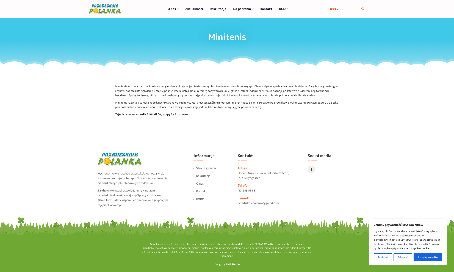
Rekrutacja (218, 9)
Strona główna (206, 168)
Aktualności (194, 9)
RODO (283, 9)
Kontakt (266, 9)
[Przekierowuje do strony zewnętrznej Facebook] (311, 169)
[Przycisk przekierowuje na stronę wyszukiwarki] (362, 9)
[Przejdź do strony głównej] (105, 14)
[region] (408, 242)
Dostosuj (383, 257)
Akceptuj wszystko (428, 257)
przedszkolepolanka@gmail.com (258, 203)
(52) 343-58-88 (246, 190)
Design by (227, 264)
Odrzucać (403, 257)
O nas (172, 9)
